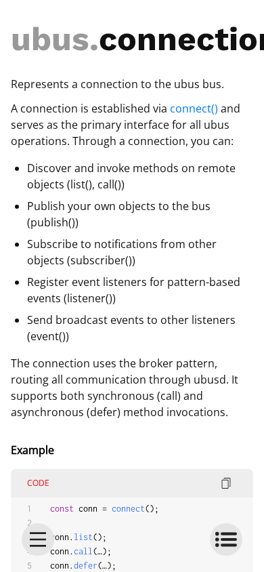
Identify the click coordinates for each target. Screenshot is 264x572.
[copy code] (226, 483)
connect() (194, 108)
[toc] (226, 539)
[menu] (38, 539)
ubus (50, 39)
